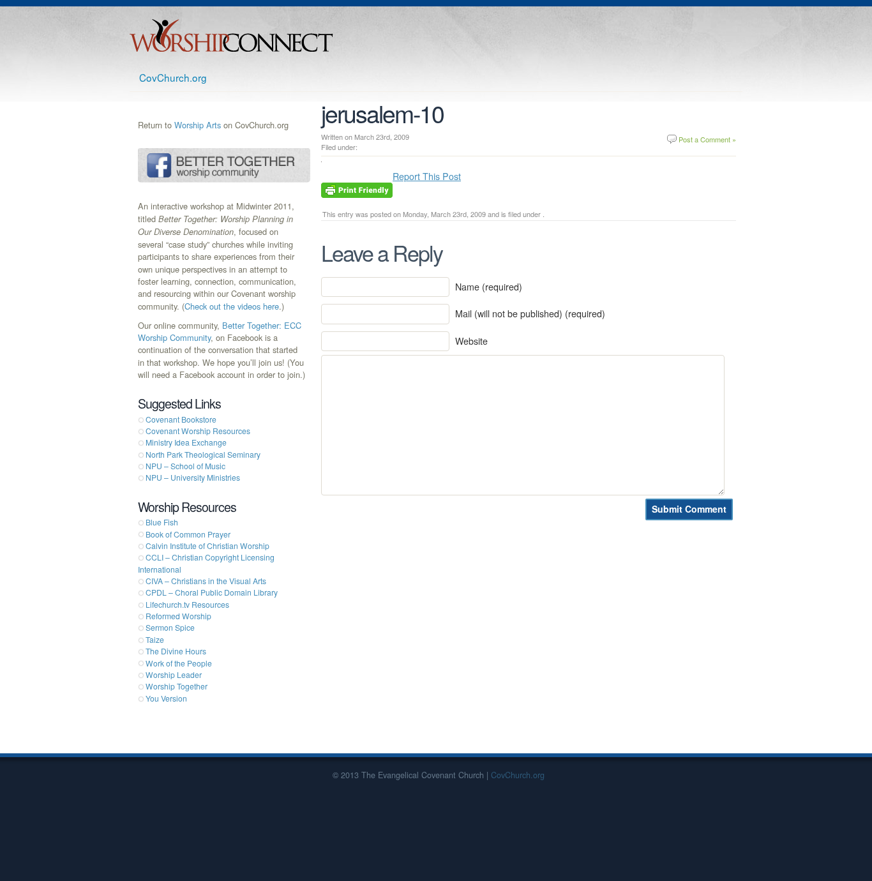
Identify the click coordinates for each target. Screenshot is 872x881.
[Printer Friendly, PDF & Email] (357, 189)
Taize (155, 639)
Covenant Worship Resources (198, 430)
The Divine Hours (176, 650)
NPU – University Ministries (193, 477)
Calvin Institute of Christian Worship (207, 545)
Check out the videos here (231, 306)
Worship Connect (231, 35)
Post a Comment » (707, 139)
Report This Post (427, 176)
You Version (166, 698)
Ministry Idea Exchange (186, 442)
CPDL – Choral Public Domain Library (212, 592)
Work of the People (179, 663)
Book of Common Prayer (188, 534)
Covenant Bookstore (181, 419)
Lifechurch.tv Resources (187, 604)
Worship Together (176, 686)
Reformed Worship (178, 615)
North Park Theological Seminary (203, 454)
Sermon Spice (170, 627)
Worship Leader (174, 674)
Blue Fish (162, 521)
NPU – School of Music (185, 465)
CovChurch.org (173, 77)
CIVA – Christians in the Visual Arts (206, 580)
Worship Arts (197, 125)
